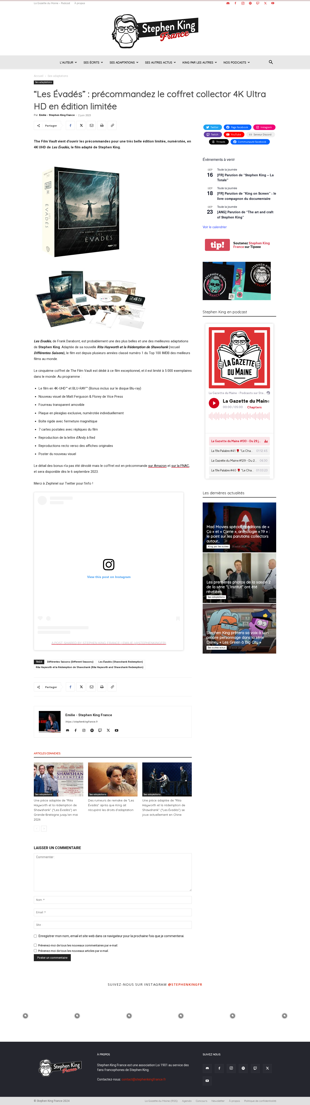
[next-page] (44, 828)
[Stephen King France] (155, 30)
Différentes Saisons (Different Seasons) (70, 661)
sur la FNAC (180, 466)
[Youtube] (272, 3)
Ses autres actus (158, 62)
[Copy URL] (112, 125)
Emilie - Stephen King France (57, 115)
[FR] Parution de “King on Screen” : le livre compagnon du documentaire (246, 196)
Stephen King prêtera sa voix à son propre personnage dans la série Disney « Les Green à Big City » (237, 637)
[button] (270, 63)
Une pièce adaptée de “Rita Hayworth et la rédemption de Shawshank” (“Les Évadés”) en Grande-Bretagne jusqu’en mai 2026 (56, 810)
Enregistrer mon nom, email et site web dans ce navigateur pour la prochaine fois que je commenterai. (111, 936)
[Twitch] (257, 3)
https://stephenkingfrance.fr (81, 721)
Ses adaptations (122, 62)
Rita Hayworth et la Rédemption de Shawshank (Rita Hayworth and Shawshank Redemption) (89, 667)
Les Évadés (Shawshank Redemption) (120, 661)
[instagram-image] (25, 1015)
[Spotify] (250, 3)
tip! (217, 245)
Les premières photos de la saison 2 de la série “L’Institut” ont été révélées (239, 587)
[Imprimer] (101, 125)
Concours (201, 1101)
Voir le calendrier (215, 227)
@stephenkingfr (185, 984)
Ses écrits (91, 62)
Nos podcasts (235, 62)
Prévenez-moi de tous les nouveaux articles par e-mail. (73, 951)
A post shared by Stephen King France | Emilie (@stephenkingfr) (109, 643)
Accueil (38, 76)
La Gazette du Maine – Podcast (52, 3)
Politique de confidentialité (260, 1101)
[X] (265, 3)
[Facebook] (235, 3)
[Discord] (227, 3)
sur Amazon (157, 466)
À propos (79, 3)
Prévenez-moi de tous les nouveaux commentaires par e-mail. (78, 945)
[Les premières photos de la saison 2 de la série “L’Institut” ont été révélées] (239, 578)
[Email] (91, 125)
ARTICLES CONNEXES (47, 753)
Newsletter (218, 1101)
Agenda (187, 1101)
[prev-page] (36, 828)
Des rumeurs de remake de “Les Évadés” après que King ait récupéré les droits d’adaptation (111, 805)
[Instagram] (242, 3)
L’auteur (66, 62)
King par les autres (197, 62)
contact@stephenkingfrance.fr (144, 1079)
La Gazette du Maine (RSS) (161, 1101)
